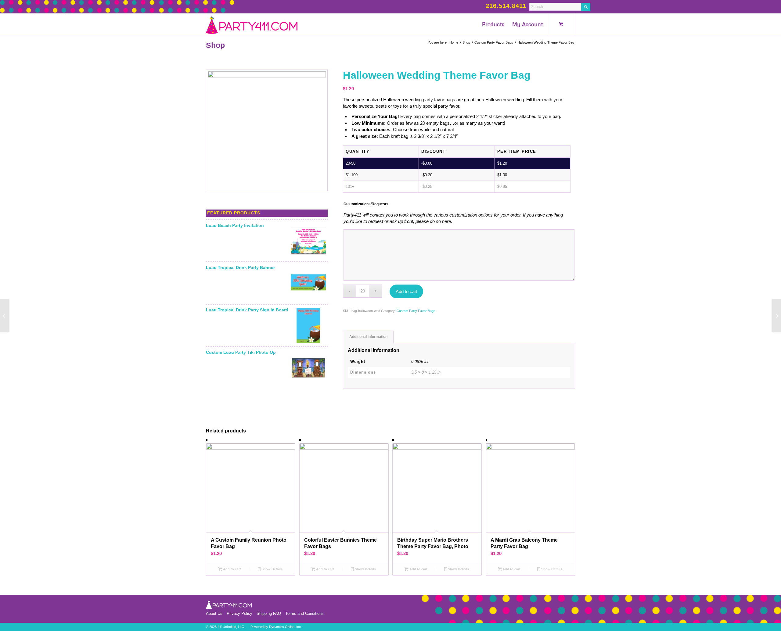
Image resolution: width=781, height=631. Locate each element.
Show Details (272, 569)
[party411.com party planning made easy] (251, 24)
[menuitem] (493, 24)
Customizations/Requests (366, 204)
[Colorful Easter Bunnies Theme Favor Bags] (4, 315)
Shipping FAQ (269, 613)
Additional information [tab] (368, 337)
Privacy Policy (239, 613)
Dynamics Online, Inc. (285, 627)
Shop (215, 45)
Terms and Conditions (304, 613)
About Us (214, 613)
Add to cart (406, 291)
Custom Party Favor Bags (416, 311)
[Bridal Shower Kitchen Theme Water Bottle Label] (776, 315)
